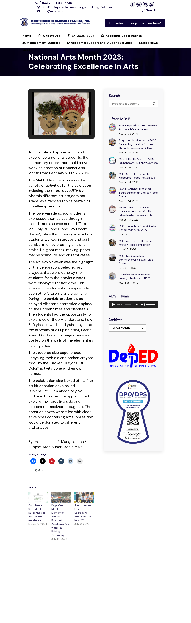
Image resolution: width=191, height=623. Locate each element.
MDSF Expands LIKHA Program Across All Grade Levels (138, 127)
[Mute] (143, 304)
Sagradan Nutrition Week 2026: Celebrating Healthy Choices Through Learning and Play (138, 144)
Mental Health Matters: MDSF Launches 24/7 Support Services (138, 160)
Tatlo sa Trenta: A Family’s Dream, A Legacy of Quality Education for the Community (135, 211)
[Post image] (112, 127)
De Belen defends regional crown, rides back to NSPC (135, 276)
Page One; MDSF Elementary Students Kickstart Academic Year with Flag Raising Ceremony (60, 520)
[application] (133, 304)
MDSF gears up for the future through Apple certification (136, 242)
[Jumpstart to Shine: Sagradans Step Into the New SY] (84, 497)
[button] (53, 124)
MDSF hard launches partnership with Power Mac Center (136, 259)
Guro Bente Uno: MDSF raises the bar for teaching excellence (36, 513)
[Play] (113, 304)
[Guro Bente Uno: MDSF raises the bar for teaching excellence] (38, 497)
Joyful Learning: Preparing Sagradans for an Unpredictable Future (138, 192)
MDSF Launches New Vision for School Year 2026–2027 (137, 228)
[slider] (151, 304)
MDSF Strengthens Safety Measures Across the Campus (137, 175)
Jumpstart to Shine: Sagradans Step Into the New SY (82, 513)
